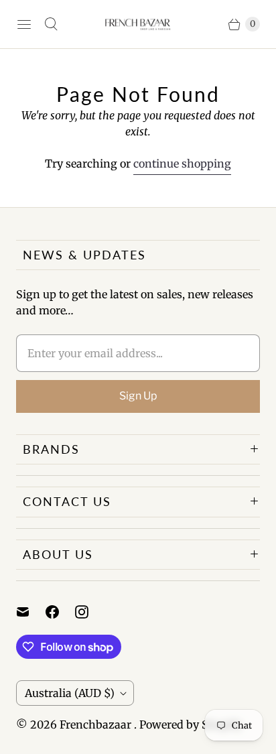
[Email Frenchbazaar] (31, 612)
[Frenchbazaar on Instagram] (90, 612)
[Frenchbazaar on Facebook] (60, 612)
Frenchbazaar (97, 724)
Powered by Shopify (190, 724)
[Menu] (24, 24)
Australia (70, 693)
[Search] (51, 24)
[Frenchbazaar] (138, 24)
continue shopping (182, 163)
